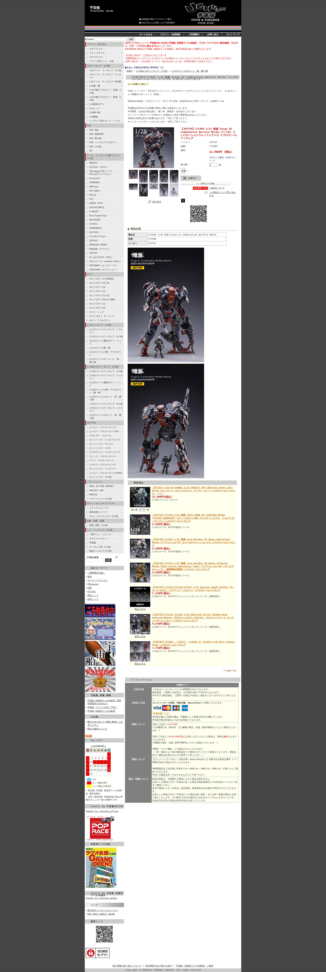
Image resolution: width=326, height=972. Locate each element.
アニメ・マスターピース (101, 460)
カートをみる (145, 34)
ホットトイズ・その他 (100, 477)
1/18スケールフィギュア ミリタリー (106, 376)
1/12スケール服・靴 (99, 348)
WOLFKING (94, 219)
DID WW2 (94, 130)
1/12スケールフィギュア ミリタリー (106, 331)
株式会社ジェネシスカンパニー (102, 910)
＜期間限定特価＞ (96, 573)
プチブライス (96, 57)
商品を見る (140, 609)
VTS (91, 199)
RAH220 (93, 494)
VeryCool (94, 178)
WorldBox (94, 190)
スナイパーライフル (97, 580)
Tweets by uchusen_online (102, 811)
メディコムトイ (94, 481)
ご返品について (217, 188)
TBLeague (92, 584)
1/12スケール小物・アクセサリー (105, 353)
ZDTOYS (93, 240)
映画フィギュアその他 (100, 551)
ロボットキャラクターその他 (103, 516)
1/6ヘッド (94, 108)
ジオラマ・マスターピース (102, 464)
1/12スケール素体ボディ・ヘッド (105, 342)
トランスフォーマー (99, 508)
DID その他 (95, 146)
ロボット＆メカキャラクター (101, 503)
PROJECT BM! (96, 490)
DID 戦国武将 (96, 134)
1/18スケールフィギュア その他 (106, 371)
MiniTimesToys (98, 215)
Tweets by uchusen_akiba (101, 898)
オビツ (90, 274)
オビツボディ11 (97, 303)
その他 (94, 716)
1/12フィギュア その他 (99, 325)
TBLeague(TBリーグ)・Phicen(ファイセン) (101, 172)
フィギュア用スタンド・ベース (104, 120)
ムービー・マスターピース (102, 427)
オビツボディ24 (97, 287)
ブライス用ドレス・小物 (101, 61)
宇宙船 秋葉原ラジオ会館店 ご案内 (194, 966)
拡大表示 (156, 201)
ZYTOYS (93, 224)
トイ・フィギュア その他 (99, 530)
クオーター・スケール (100, 435)
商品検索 (89, 39)
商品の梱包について (97, 729)
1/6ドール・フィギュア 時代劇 (105, 81)
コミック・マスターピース (102, 456)
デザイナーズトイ (98, 538)
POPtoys (94, 186)
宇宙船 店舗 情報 (101, 695)
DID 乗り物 (95, 138)
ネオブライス (96, 49)
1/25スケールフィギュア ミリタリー (106, 409)
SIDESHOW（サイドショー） (103, 269)
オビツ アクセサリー (100, 320)
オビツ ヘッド (96, 312)
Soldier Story (98, 167)
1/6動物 (93, 116)
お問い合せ (212, 34)
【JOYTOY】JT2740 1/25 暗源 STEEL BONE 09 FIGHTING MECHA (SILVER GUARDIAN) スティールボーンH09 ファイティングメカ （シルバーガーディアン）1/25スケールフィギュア (193, 518)
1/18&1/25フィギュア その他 (102, 366)
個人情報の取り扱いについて (127, 966)
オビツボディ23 (97, 291)
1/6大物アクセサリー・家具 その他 (105, 98)
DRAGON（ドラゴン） (100, 249)
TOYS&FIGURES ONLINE (101, 11)
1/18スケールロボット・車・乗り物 (105, 398)
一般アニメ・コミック (100, 534)
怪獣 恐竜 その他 (98, 525)
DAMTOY (93, 163)
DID (89, 125)
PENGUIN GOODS (98, 244)
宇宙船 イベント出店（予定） (102, 707)
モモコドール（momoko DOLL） (105, 261)
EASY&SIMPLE (96, 207)
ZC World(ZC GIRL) (100, 257)
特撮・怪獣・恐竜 (95, 521)
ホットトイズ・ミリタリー (102, 468)
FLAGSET (94, 211)
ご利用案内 (193, 34)
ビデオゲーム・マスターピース (104, 452)
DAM (89, 588)
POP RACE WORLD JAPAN (101, 914)
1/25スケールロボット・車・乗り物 (105, 416)
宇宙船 (95, 8)
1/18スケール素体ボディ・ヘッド (105, 384)
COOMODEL (94, 182)
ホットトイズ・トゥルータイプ (104, 439)
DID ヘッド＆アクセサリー (103, 142)
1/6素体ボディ (96, 104)
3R (90, 150)
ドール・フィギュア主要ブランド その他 (103, 157)
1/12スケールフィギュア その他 (106, 336)
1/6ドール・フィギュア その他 (105, 70)
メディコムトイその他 (100, 498)
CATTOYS (94, 232)
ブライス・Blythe (96, 44)
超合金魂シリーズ (98, 512)
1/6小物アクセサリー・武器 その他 (105, 91)
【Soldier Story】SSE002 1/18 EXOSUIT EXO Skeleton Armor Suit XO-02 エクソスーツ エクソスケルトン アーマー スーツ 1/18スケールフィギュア (193, 490)
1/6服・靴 (94, 86)
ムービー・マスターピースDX (104, 431)
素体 (89, 576)
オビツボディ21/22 (99, 295)
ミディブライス (97, 53)
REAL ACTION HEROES (101, 486)
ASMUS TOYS (96, 203)
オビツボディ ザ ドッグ (101, 316)
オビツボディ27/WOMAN (101, 278)
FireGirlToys (97, 236)
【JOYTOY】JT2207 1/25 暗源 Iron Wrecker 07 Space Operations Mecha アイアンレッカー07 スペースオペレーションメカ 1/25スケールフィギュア (193, 542)
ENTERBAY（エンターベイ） (103, 265)
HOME (129, 71)
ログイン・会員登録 (170, 34)
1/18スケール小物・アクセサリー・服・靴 (105, 391)
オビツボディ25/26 (99, 283)
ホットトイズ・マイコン (101, 444)
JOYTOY (93, 253)
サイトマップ (233, 34)
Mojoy (92, 194)
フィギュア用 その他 (100, 547)
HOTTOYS (91, 422)
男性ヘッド (92, 595)
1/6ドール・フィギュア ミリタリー (105, 76)
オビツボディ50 (97, 308)
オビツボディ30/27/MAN (102, 299)
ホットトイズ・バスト (100, 448)
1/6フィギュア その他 (98, 65)
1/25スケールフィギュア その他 (106, 404)
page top (231, 670)
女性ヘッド (92, 599)
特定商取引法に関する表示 (158, 966)
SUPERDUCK (95, 228)
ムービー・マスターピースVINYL (106, 473)
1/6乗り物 (94, 112)
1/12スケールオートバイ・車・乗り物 (105, 360)
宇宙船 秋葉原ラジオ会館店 (101, 711)
